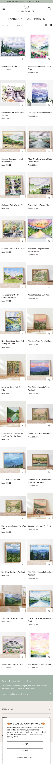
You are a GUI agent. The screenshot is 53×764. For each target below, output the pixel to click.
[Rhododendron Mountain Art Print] (40, 46)
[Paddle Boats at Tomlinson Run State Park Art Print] (13, 413)
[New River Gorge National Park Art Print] (40, 228)
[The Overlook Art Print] (13, 459)
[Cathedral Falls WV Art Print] (13, 185)
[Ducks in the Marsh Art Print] (40, 413)
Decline (25, 750)
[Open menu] (6, 8)
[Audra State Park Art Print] (40, 275)
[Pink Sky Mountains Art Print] (40, 644)
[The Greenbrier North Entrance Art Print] (13, 275)
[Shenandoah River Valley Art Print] (40, 598)
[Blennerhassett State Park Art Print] (13, 506)
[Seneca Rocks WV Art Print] (13, 644)
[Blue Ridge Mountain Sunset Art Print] (40, 367)
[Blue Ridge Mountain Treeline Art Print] (40, 552)
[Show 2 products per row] (50, 25)
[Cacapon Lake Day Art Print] (40, 506)
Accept (25, 744)
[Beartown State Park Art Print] (13, 367)
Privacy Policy (12, 737)
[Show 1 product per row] (46, 25)
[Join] (48, 693)
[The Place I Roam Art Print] (13, 598)
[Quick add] (22, 59)
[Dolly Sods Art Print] (13, 46)
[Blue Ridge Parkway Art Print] (13, 552)
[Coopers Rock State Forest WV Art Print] (13, 139)
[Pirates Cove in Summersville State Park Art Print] (40, 459)
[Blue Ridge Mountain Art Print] (40, 93)
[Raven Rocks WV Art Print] (40, 185)
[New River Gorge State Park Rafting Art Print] (13, 321)
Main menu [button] (8, 709)
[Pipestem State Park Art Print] (40, 321)
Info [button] (4, 717)
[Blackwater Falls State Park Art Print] (13, 93)
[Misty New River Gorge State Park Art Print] (40, 139)
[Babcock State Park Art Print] (13, 228)
